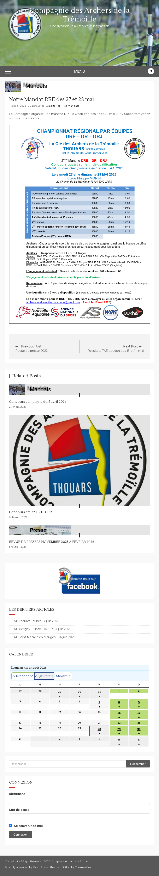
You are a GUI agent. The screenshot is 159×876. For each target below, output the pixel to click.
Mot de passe (19, 810)
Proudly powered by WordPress (26, 867)
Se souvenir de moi (28, 826)
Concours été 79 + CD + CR (30, 512)
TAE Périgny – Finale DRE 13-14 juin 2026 (41, 629)
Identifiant (17, 794)
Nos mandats (71, 105)
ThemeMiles (83, 867)
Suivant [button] (61, 676)
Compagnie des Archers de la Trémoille (79, 15)
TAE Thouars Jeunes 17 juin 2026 (35, 621)
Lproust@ (38, 105)
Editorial (54, 105)
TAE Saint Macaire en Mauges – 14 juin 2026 (43, 637)
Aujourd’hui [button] (44, 676)
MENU (79, 71)
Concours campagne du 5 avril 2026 (37, 402)
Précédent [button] (24, 676)
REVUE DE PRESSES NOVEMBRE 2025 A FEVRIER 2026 (51, 542)
